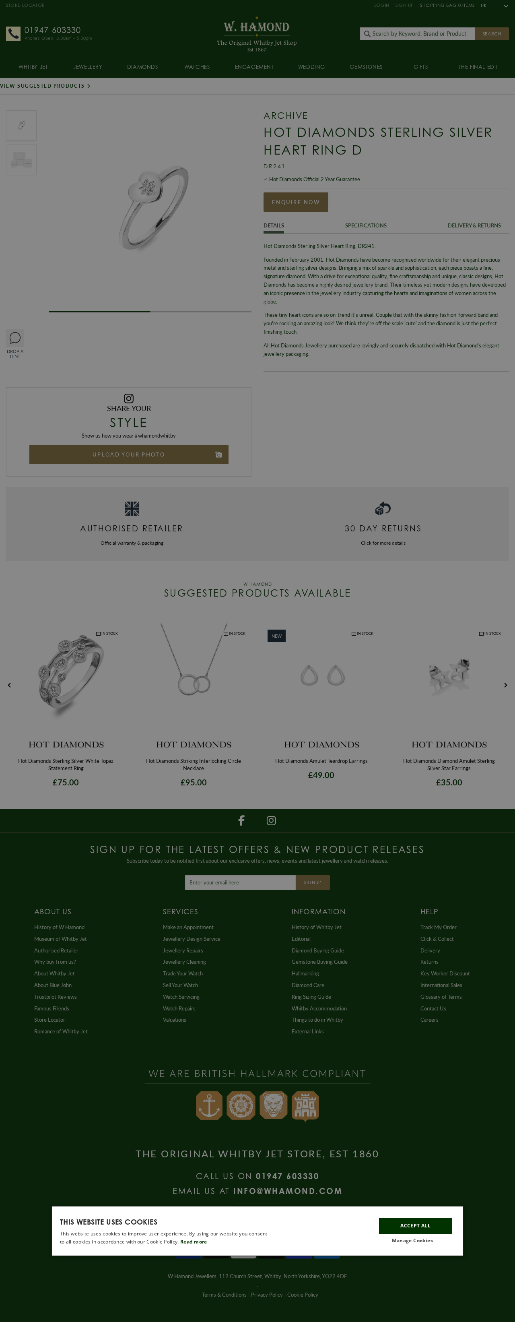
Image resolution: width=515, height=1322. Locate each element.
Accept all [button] (415, 1225)
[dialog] (258, 1231)
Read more (193, 1241)
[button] (415, 1241)
